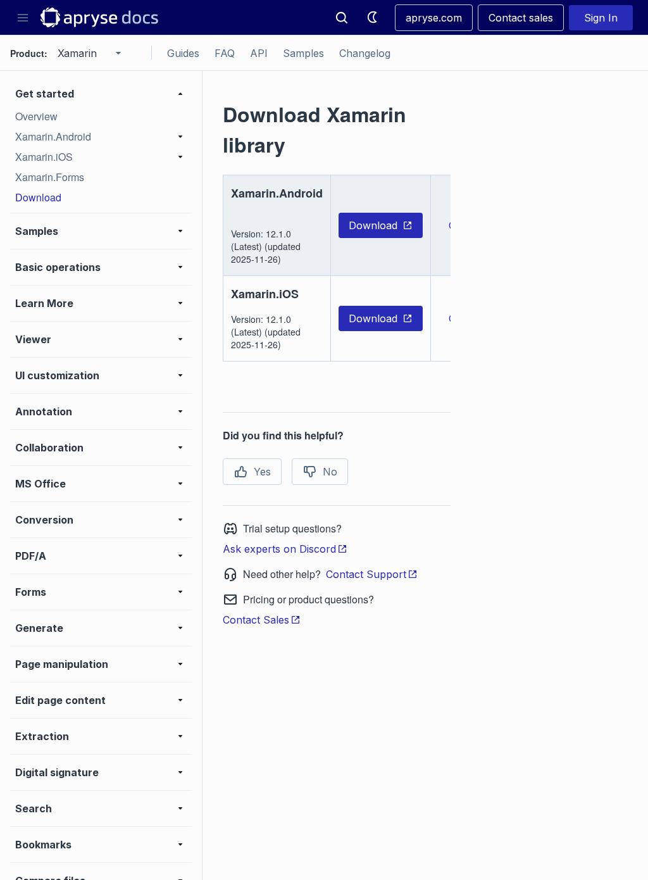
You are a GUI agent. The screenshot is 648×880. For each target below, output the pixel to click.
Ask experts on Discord (279, 549)
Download (373, 225)
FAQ (225, 53)
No (330, 471)
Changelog (364, 53)
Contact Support (366, 574)
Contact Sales (256, 619)
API (259, 53)
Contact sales (521, 17)
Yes (262, 471)
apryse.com (434, 17)
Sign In (601, 17)
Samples (303, 53)
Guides (183, 53)
